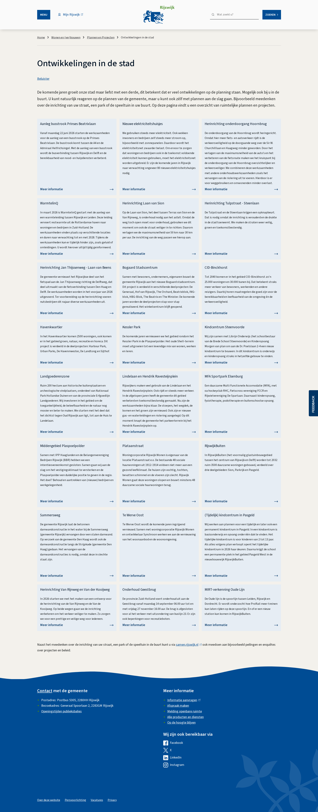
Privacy (112, 800)
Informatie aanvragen (183, 700)
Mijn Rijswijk (74, 16)
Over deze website (48, 800)
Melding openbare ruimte (184, 711)
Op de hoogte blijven (181, 722)
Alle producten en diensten (185, 717)
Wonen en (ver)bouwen (65, 37)
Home (41, 37)
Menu (43, 15)
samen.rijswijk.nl (188, 644)
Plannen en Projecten (100, 37)
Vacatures (97, 800)
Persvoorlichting (75, 800)
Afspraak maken (178, 705)
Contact (44, 691)
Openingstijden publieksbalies (61, 711)
